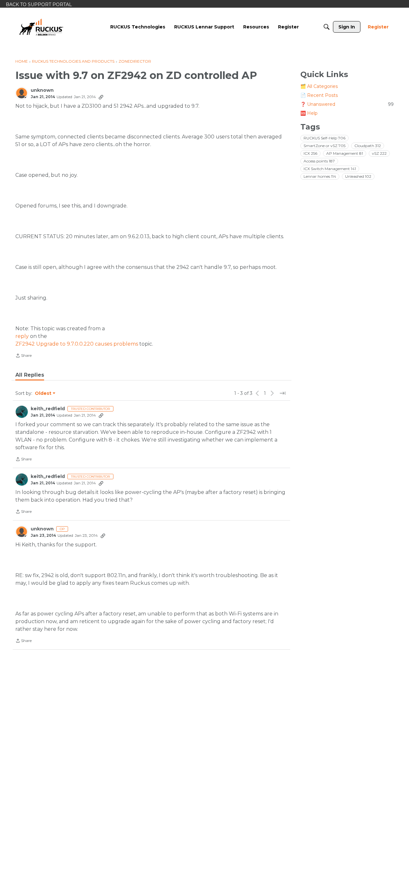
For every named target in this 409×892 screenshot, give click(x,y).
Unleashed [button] (358, 176)
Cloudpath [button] (367, 145)
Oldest (43, 393)
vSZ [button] (379, 153)
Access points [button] (319, 161)
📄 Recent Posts (319, 95)
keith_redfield (48, 408)
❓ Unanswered (347, 104)
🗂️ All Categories (319, 86)
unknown (42, 90)
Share (23, 356)
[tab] (30, 375)
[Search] (326, 27)
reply (22, 336)
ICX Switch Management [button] (330, 168)
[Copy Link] (101, 97)
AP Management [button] (344, 153)
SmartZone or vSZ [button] (324, 145)
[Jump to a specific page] (282, 393)
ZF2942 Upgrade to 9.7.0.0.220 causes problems (76, 344)
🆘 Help (309, 113)
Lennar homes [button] (320, 176)
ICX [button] (310, 153)
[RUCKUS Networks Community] (41, 27)
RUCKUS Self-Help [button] (324, 138)
